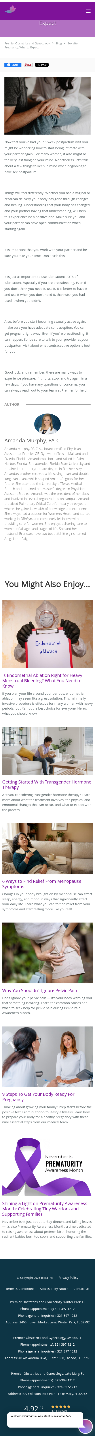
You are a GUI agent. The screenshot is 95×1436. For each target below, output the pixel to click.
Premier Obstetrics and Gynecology (27, 43)
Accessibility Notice (54, 1289)
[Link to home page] (12, 8)
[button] (88, 11)
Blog (59, 43)
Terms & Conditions (20, 1289)
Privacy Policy (68, 1277)
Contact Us (81, 1289)
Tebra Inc (47, 1278)
